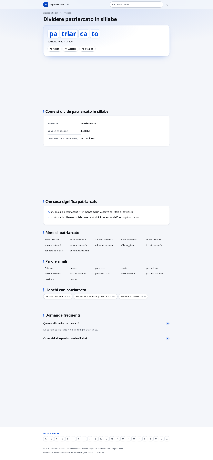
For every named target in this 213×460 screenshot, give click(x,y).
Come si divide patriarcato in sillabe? (65, 338)
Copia (56, 48)
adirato (154, 239)
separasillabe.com (50, 13)
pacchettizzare (102, 273)
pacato (124, 268)
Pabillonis (49, 268)
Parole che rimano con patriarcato (95, 296)
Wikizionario (78, 452)
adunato (104, 245)
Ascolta (72, 48)
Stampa (89, 48)
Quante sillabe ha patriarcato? (61, 323)
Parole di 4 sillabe (57, 296)
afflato (127, 245)
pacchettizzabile (53, 273)
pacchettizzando (78, 273)
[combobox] (136, 4)
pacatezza (100, 268)
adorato (53, 245)
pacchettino (152, 268)
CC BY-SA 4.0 (99, 452)
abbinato (79, 250)
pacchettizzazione (154, 273)
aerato (52, 239)
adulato (78, 245)
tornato (154, 245)
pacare (73, 268)
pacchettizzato (128, 273)
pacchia (74, 279)
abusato (104, 239)
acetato (129, 239)
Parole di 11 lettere (133, 296)
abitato (78, 239)
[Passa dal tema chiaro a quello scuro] (167, 4)
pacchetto (49, 279)
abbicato (54, 250)
